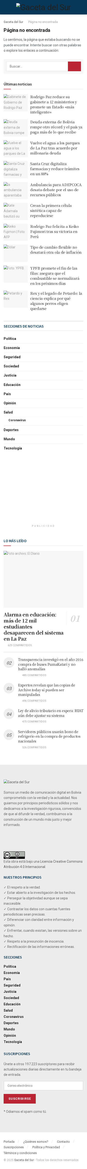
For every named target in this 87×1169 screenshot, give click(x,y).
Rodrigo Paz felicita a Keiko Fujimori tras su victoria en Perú (54, 231)
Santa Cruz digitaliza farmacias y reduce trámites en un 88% (55, 168)
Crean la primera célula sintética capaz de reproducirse (51, 210)
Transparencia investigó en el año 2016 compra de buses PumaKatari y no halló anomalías (50, 664)
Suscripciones (14, 1147)
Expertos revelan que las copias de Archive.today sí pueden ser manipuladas (46, 690)
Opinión (10, 403)
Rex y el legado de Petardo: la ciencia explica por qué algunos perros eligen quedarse (56, 301)
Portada (9, 1141)
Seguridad (12, 357)
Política (10, 339)
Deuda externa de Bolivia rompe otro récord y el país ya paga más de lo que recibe (56, 126)
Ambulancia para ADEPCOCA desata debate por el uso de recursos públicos (56, 189)
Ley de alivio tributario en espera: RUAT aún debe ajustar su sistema (50, 713)
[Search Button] (74, 66)
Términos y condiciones (20, 1153)
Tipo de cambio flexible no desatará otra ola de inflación (56, 250)
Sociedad (11, 366)
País (7, 394)
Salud (8, 412)
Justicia (10, 375)
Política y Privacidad (46, 1147)
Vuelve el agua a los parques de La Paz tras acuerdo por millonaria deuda (55, 147)
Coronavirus (17, 420)
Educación (12, 385)
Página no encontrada (43, 22)
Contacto (63, 1141)
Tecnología (13, 448)
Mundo (9, 439)
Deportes (11, 430)
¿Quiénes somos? (35, 1141)
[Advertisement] (43, 490)
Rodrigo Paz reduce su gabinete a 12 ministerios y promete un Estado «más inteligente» (53, 104)
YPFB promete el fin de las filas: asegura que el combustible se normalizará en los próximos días (54, 276)
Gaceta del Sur (13, 22)
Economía (12, 348)
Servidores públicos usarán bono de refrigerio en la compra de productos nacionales (49, 736)
